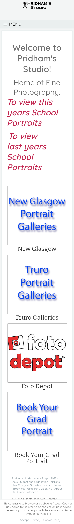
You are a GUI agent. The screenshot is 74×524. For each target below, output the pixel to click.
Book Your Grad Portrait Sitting (32, 488)
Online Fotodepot (28, 492)
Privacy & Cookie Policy (45, 520)
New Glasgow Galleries (26, 485)
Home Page (41, 478)
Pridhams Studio (22, 478)
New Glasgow (37, 248)
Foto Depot (37, 386)
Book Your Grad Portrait (37, 458)
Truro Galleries (37, 317)
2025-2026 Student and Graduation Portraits (36, 480)
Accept (24, 520)
